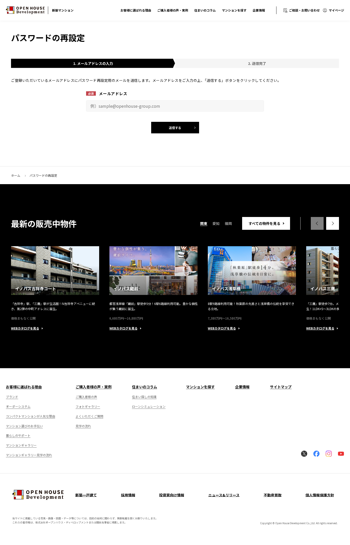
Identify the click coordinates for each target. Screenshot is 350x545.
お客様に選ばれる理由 (135, 10)
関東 (203, 223)
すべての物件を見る (264, 223)
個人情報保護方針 (319, 495)
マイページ (336, 10)
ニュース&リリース (224, 495)
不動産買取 (273, 495)
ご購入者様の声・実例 (172, 10)
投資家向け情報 (171, 495)
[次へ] (332, 223)
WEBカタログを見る (25, 328)
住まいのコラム (205, 10)
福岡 (228, 223)
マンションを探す (234, 10)
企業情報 (259, 10)
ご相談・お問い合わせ (304, 10)
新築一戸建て (86, 495)
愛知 (216, 223)
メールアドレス (113, 93)
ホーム (15, 175)
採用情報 (128, 495)
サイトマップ (281, 386)
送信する (175, 127)
